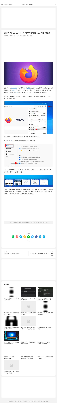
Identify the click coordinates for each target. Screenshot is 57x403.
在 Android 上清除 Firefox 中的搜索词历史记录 (11, 298)
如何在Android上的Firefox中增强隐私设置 (28, 313)
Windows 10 (14, 88)
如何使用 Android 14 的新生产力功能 (45, 328)
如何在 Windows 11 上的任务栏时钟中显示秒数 (28, 342)
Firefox (12, 90)
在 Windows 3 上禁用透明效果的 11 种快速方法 (45, 357)
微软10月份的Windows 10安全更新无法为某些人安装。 (11, 342)
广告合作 (26, 401)
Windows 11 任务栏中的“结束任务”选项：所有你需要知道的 (45, 298)
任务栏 (28, 88)
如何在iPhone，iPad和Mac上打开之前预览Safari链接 (42, 254)
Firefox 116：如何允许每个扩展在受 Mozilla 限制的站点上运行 (28, 328)
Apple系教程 (25, 4)
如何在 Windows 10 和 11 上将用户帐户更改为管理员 (11, 372)
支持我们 (37, 401)
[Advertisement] (28, 18)
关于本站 (17, 401)
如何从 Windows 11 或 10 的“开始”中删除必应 (28, 298)
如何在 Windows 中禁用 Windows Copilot (9, 357)
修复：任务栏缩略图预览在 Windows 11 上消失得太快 (27, 357)
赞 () (28, 229)
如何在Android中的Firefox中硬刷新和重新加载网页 (11, 328)
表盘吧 (28, 2)
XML (34, 401)
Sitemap (31, 401)
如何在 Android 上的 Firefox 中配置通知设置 (45, 313)
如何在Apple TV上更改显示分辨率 (11, 253)
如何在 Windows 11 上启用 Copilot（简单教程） (44, 342)
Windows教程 (17, 4)
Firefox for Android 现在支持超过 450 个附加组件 (11, 313)
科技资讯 (11, 4)
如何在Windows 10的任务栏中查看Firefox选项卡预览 (35, 222)
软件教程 (31, 4)
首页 (2, 4)
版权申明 (22, 401)
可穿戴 (5, 4)
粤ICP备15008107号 (45, 401)
